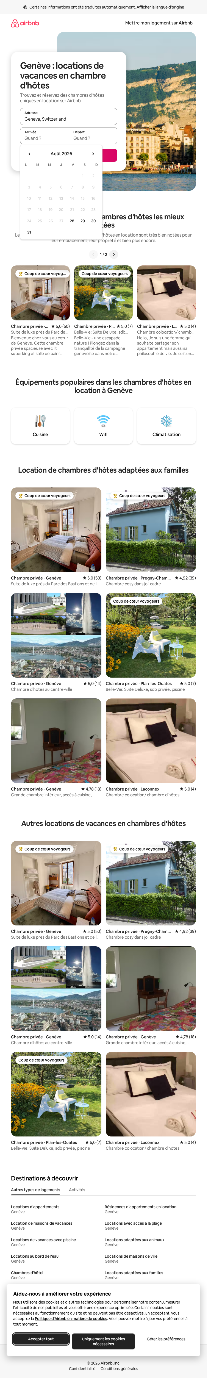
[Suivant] (113, 254)
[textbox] (44, 138)
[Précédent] (93, 254)
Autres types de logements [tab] (35, 1189)
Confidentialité (82, 1368)
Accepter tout (41, 1339)
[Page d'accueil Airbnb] (25, 23)
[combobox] (68, 119)
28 (72, 220)
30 (93, 220)
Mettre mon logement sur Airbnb (159, 23)
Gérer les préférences (166, 1339)
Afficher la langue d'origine (160, 7)
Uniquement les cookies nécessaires (103, 1341)
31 (29, 232)
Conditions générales (119, 1368)
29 (82, 220)
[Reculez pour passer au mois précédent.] (29, 154)
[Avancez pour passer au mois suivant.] (93, 154)
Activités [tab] (77, 1189)
